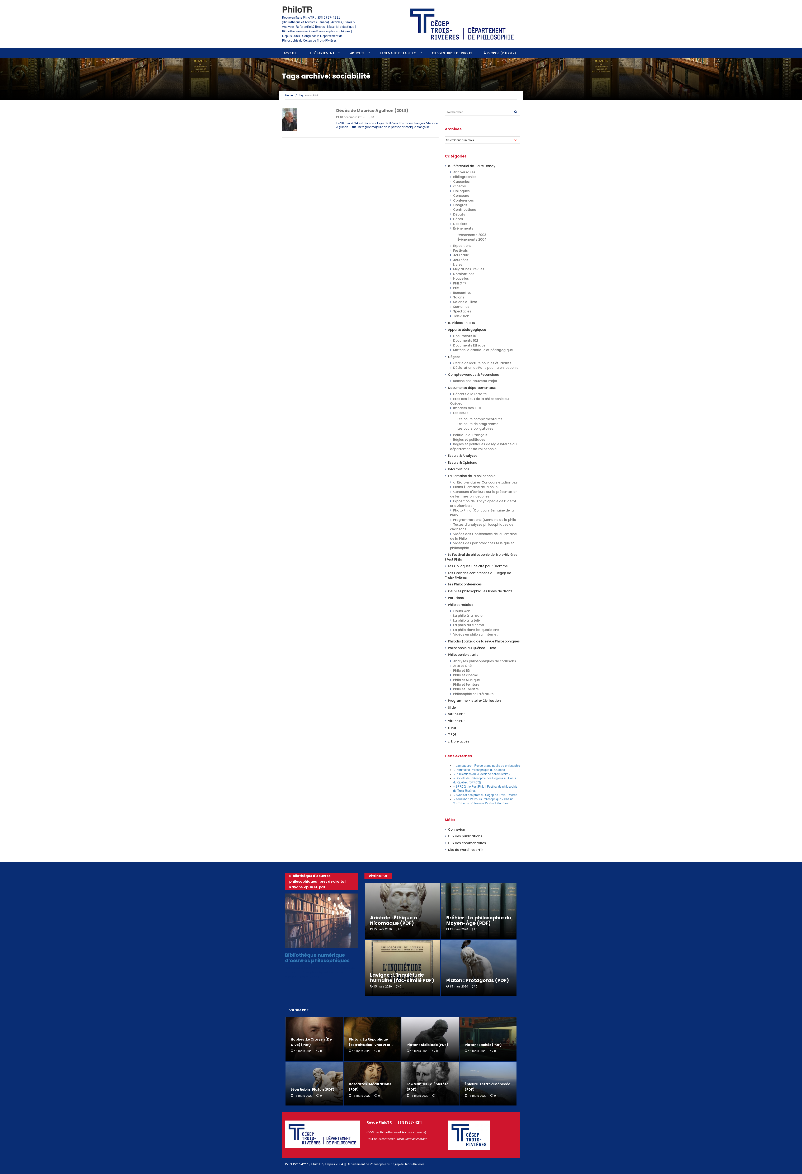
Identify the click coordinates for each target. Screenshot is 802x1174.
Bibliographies (464, 177)
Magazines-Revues (468, 269)
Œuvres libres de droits (452, 53)
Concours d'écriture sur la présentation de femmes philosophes (484, 494)
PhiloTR (297, 9)
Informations (459, 469)
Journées (460, 260)
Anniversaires (464, 172)
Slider (452, 707)
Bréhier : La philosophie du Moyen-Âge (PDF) (478, 920)
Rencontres (462, 293)
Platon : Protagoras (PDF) (477, 980)
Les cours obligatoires (475, 428)
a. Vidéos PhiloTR (461, 323)
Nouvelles (461, 278)
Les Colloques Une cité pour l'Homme (478, 566)
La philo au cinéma (468, 625)
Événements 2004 (472, 239)
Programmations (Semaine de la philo (484, 520)
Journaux (460, 255)
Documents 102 (465, 340)
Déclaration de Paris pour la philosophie (485, 368)
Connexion (456, 829)
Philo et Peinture (466, 684)
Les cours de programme (477, 424)
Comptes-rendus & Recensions (473, 374)
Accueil (290, 53)
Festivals (460, 250)
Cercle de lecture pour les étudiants (482, 363)
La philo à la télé (466, 620)
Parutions (456, 598)
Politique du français (470, 435)
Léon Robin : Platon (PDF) (312, 1089)
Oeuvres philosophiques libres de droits (480, 591)
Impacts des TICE (467, 408)
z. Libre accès (458, 741)
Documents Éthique (469, 345)
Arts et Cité (462, 666)
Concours (461, 195)
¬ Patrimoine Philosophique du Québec (479, 770)
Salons (458, 297)
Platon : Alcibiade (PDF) (427, 1044)
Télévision (461, 316)
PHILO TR (460, 283)
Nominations (464, 274)
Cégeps (454, 357)
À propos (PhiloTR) (500, 53)
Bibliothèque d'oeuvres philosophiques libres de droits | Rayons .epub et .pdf (317, 881)
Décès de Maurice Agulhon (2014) (372, 110)
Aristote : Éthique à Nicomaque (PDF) (393, 920)
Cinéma (459, 186)
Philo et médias (460, 605)
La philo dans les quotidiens (476, 630)
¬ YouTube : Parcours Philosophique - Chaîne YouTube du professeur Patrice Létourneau (483, 801)
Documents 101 (465, 336)
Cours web (461, 611)
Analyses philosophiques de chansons (484, 661)
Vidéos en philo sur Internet (475, 634)
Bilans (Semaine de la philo (475, 487)
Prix (456, 288)
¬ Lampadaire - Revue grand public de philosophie (486, 765)
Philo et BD (461, 670)
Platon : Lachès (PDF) (483, 1044)
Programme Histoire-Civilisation (474, 700)
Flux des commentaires (467, 843)
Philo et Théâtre (466, 689)
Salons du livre (465, 302)
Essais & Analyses (462, 455)
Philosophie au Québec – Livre (472, 648)
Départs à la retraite (470, 394)
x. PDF (452, 728)
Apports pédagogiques (467, 329)
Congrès (460, 205)
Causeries (461, 181)
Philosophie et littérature (473, 694)
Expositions (462, 246)
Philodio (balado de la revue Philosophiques (484, 641)
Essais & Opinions (462, 462)
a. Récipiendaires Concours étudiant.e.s (485, 482)
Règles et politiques (469, 439)
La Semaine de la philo (398, 53)
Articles (357, 53)
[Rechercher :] (482, 111)
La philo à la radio (467, 615)
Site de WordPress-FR (465, 850)
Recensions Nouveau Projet (475, 381)
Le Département (321, 53)
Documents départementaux (472, 388)
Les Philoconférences (465, 584)
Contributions (464, 209)
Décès (292, 129)
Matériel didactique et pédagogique (483, 350)
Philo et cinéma (465, 675)
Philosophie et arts (463, 654)
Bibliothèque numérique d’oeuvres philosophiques (317, 958)
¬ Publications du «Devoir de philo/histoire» (481, 774)
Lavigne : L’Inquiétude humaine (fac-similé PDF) (402, 978)
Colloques (461, 191)
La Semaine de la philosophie (471, 476)
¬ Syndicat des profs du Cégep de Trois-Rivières (485, 795)
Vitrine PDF (456, 714)
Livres (457, 264)
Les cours (460, 413)
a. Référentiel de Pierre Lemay (471, 166)
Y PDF (452, 734)
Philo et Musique (466, 680)
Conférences (463, 200)
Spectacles (462, 311)
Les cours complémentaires (480, 419)
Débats (459, 214)
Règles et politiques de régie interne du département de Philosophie (483, 446)
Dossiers (460, 224)
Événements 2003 (471, 235)
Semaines (461, 307)
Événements (463, 228)
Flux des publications (465, 836)
